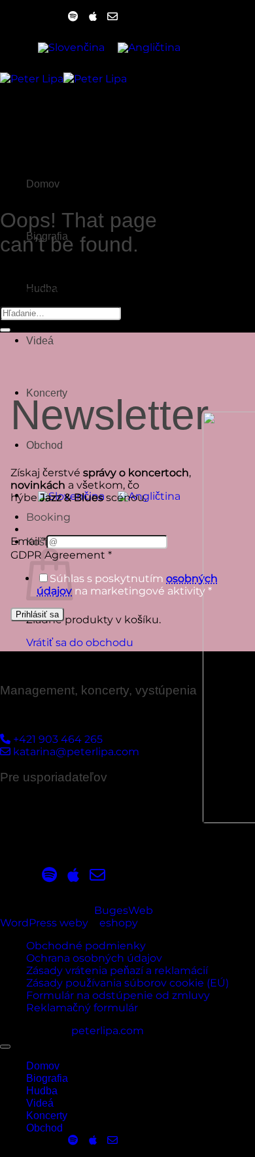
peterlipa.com (107, 1030)
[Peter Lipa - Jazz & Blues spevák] (63, 79)
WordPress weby (44, 923)
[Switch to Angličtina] (149, 48)
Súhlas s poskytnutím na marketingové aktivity (127, 584)
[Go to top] (5, 1047)
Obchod (44, 445)
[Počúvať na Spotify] (73, 16)
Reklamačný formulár (82, 1008)
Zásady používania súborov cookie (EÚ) (127, 983)
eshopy (118, 923)
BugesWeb (123, 910)
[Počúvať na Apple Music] (93, 16)
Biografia (47, 1078)
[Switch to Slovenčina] (71, 48)
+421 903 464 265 (56, 739)
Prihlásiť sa (37, 614)
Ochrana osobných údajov (94, 958)
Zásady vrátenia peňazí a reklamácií (117, 970)
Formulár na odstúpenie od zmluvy (118, 995)
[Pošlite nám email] (112, 16)
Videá (40, 340)
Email (28, 541)
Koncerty (46, 1115)
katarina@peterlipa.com (74, 751)
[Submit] (5, 330)
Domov (43, 1065)
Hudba (42, 1090)
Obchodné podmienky (86, 945)
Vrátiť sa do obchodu (79, 642)
